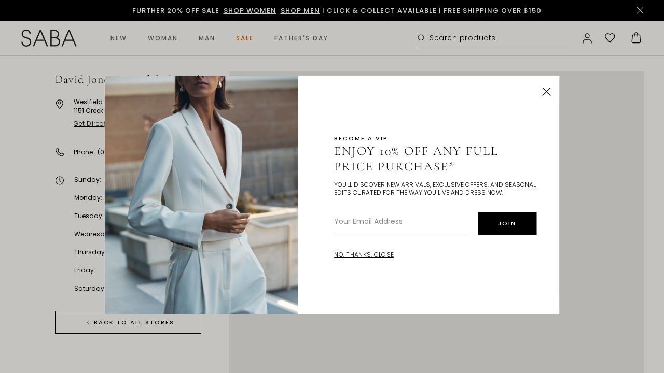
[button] (547, 91)
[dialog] (332, 186)
